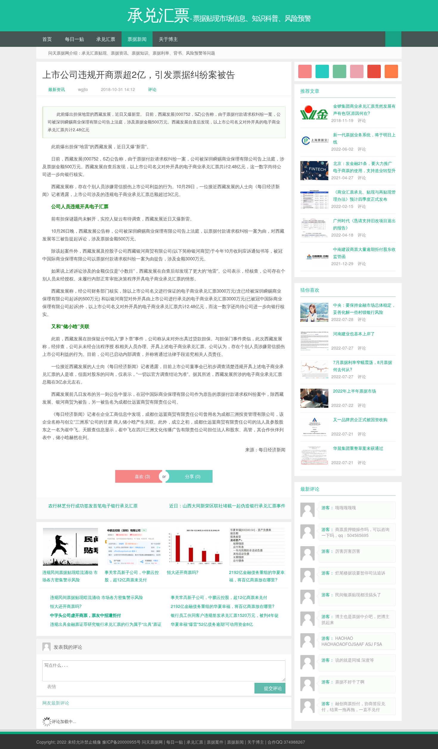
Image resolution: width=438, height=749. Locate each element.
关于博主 (168, 38)
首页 (47, 38)
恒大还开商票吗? (66, 606)
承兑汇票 (105, 38)
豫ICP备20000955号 (121, 742)
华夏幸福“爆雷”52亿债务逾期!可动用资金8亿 (212, 624)
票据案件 (215, 742)
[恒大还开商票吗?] (195, 546)
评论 (152, 89)
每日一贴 (74, 38)
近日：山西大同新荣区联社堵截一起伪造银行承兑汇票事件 (227, 505)
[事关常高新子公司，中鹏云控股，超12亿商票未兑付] (132, 546)
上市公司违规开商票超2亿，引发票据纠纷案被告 (138, 74)
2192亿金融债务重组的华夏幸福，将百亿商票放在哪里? (222, 606)
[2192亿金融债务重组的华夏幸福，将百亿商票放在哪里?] (257, 546)
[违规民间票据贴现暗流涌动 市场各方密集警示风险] (70, 546)
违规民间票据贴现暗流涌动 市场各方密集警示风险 (96, 597)
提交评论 (272, 688)
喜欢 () (141, 476)
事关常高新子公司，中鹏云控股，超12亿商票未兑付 (219, 597)
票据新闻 (137, 38)
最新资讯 (56, 89)
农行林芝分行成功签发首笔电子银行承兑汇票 (93, 505)
